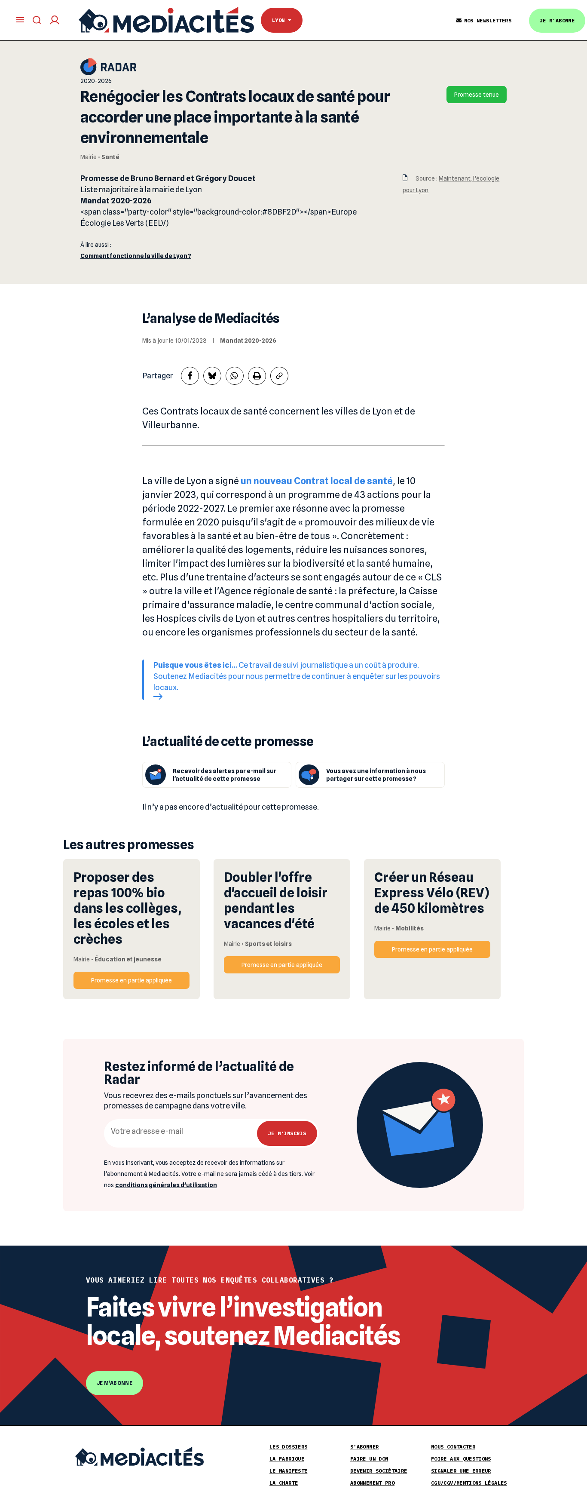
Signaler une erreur (461, 1470)
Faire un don (369, 1458)
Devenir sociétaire (378, 1470)
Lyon (280, 20)
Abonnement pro (372, 1482)
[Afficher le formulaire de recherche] (37, 20)
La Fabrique (286, 1458)
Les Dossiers (288, 1446)
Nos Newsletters (487, 20)
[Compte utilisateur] (54, 20)
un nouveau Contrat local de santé (317, 480)
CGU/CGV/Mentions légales (469, 1482)
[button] (190, 376)
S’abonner (364, 1446)
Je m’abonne (557, 20)
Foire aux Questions (461, 1458)
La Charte (283, 1482)
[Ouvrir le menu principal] (20, 20)
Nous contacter (453, 1446)
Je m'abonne (114, 1383)
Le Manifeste (288, 1470)
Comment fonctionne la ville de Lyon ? (135, 255)
